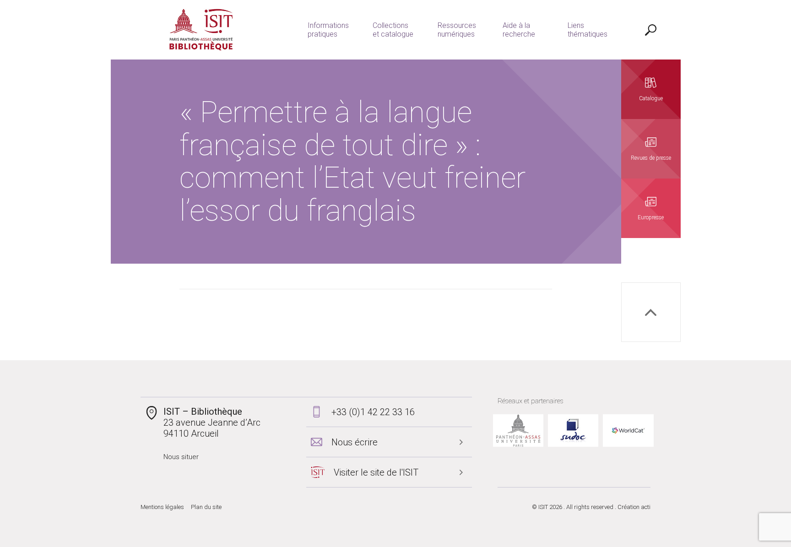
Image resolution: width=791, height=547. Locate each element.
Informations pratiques (328, 29)
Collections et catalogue (393, 29)
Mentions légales (162, 507)
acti (645, 507)
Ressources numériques (457, 29)
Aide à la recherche (519, 29)
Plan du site (206, 507)
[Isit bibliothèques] (201, 29)
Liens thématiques (587, 29)
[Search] (651, 30)
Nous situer (181, 457)
